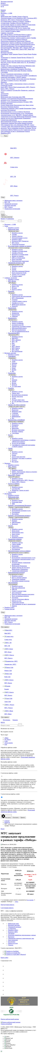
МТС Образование (18, 298)
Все (2, 56)
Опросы (27, 131)
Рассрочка (4, 107)
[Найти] (20, 724)
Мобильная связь (6, 16)
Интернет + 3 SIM (6, 13)
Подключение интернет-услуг (21, 510)
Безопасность (5, 43)
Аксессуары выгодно (22, 79)
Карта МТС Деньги (7, 87)
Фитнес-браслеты (17, 396)
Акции (25, 28)
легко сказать (8, 743)
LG (10, 57)
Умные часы (10, 61)
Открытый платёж (6, 85)
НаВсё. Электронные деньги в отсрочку (22, 84)
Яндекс (23, 57)
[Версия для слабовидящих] (2, 8)
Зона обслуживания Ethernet (21, 271)
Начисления (9, 105)
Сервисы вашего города (23, 38)
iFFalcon (29, 57)
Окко (5, 49)
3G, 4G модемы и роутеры (20, 401)
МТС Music (28, 49)
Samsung (15, 54)
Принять (23, 817)
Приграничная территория (19, 26)
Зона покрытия (15, 126)
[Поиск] (19, 221)
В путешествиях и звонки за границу (12, 21)
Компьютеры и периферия (9, 69)
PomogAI (24, 39)
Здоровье (12, 38)
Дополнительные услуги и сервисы (12, 111)
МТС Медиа (4, 34)
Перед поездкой (6, 26)
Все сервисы (5, 627)
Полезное (4, 36)
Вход (2, 197)
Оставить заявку (15, 31)
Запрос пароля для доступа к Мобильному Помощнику (18, 117)
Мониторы (4, 70)
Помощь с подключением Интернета (12, 98)
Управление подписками (12, 208)
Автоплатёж (4, 93)
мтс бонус (7, 739)
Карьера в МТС (13, 932)
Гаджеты (3, 61)
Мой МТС (16, 47)
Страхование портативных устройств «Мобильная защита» (23, 440)
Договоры (28, 128)
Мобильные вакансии (14, 39)
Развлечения (5, 41)
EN (4, 722)
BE (2, 722)
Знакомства (12, 41)
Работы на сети (18, 130)
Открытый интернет (22, 20)
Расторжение (11, 110)
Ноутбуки (28, 69)
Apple (10, 54)
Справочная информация (9, 120)
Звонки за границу (16, 24)
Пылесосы (21, 65)
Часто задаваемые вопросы (15, 128)
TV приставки (16, 386)
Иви (2, 49)
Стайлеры (4, 67)
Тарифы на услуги (17, 303)
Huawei (20, 54)
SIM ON (26, 125)
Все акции (23, 80)
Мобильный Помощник (24, 116)
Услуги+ (16, 80)
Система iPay (16, 90)
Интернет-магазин (7, 52)
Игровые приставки (14, 70)
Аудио (9, 62)
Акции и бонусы (22, 16)
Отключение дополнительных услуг (23, 559)
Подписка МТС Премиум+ (20, 241)
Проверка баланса (13, 107)
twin (5, 744)
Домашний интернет (11, 204)
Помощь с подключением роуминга (12, 102)
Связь (3, 15)
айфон (6, 738)
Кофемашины (19, 67)
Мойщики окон (30, 65)
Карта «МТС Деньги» (7, 88)
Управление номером (7, 108)
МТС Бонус (12, 20)
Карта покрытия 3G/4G (22, 29)
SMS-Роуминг (16, 522)
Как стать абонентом (17, 125)
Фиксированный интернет (9, 121)
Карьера (3, 10)
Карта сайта (4, 957)
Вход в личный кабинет (25, 121)
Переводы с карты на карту (20, 490)
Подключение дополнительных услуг (12, 113)
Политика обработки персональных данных (22, 935)
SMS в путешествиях (28, 24)
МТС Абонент (24, 47)
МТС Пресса (20, 49)
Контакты (11, 937)
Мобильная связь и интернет (13, 200)
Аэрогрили (10, 67)
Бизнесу (3, 3)
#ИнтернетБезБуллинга (27, 44)
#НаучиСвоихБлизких (8, 46)
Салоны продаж (9, 609)
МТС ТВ (32, 47)
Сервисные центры (29, 130)
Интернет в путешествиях (20, 254)
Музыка (18, 34)
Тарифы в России (15, 23)
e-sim (6, 741)
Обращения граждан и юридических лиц (21, 938)
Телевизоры (4, 57)
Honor (30, 54)
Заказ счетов (29, 105)
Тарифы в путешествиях (19, 251)
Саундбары (4, 72)
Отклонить (16, 817)
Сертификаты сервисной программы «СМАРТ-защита (19, 76)
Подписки (27, 111)
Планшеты (21, 69)
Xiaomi (25, 54)
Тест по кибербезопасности (23, 46)
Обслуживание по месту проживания (12, 131)
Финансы (4, 82)
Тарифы (14, 16)
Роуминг (26, 102)
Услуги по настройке (21, 75)
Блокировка (27, 108)
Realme (34, 54)
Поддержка (4, 95)
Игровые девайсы (26, 70)
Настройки (22, 100)
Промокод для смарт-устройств (21, 458)
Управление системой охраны (10, 44)
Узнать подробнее (6, 1024)
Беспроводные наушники (23, 61)
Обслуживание (5, 125)
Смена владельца (17, 547)
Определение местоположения (16, 36)
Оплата (3, 105)
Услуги (20, 28)
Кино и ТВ (12, 34)
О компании (4, 5)
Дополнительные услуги (9, 18)
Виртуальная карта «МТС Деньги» (24, 87)
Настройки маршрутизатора (23, 123)
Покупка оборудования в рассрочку (23, 594)
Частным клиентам (7, 1)
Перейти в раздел (13, 227)
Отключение (15, 100)
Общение (28, 41)
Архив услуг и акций (18, 274)
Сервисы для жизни (7, 33)
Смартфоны (4, 54)
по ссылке (30, 900)
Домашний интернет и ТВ (9, 28)
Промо (13, 79)
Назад (2, 829)
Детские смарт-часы (17, 62)
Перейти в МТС (22, 18)
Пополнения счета (19, 105)
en (3, 6)
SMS (23, 97)
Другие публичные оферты (20, 599)
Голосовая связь (17, 97)
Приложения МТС (6, 47)
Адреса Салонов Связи (19, 591)
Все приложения (17, 351)
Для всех (8, 79)
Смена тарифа (19, 108)
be (1, 6)
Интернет (10, 103)
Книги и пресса (26, 34)
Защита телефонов (15, 43)
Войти (3, 215)
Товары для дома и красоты (9, 65)
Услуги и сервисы (6, 90)
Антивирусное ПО (27, 43)
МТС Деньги (11, 49)
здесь (16, 901)
